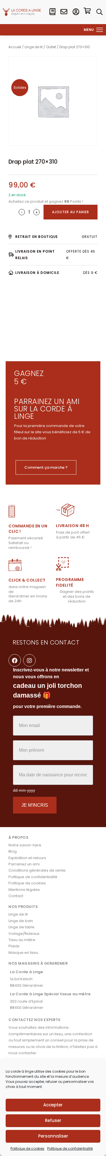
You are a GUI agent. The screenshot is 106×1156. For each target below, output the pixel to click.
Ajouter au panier (70, 212)
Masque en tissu (23, 952)
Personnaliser (53, 1136)
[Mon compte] (75, 12)
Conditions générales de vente (37, 870)
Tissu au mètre (21, 939)
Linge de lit (34, 47)
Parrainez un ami (24, 864)
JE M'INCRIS (34, 805)
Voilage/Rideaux (23, 933)
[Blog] (52, 12)
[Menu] (99, 30)
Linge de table (21, 927)
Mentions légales (24, 889)
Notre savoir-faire (24, 845)
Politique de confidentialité (70, 1148)
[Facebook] (14, 660)
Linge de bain (20, 920)
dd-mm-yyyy (24, 790)
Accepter (53, 1105)
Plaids (14, 946)
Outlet (51, 47)
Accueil (14, 47)
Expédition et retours (27, 858)
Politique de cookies (27, 1148)
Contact (15, 896)
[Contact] (63, 12)
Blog (12, 851)
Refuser (53, 1120)
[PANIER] (87, 12)
